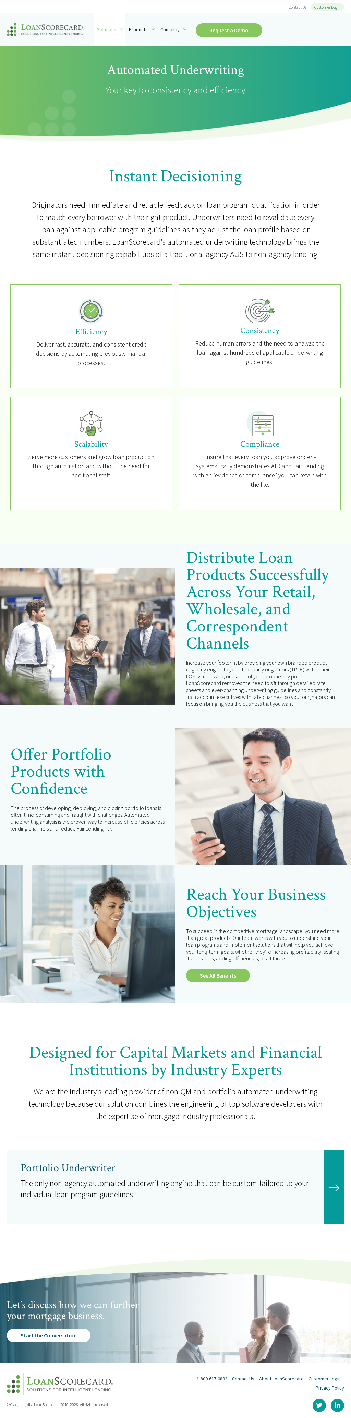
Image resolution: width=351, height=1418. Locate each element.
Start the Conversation (49, 1335)
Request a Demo (229, 30)
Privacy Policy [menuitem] (330, 1388)
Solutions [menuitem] (106, 29)
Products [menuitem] (138, 29)
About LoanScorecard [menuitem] (281, 1378)
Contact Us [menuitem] (297, 7)
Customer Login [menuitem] (327, 7)
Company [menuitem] (170, 29)
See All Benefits (218, 975)
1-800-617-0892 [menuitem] (212, 1378)
